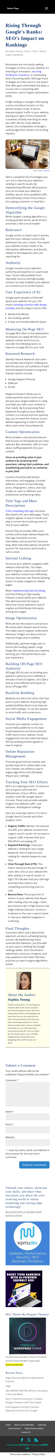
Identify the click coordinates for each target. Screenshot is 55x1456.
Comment (12, 1080)
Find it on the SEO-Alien (24, 1425)
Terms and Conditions (20, 1454)
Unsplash (46, 171)
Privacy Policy (38, 1454)
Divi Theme (24, 1445)
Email (9, 1124)
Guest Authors (15, 1428)
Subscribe (42, 1425)
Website (10, 1137)
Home (8, 1425)
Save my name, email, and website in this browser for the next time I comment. (27, 1154)
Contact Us (26, 1432)
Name (10, 1111)
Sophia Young (15, 51)
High (8, 1386)
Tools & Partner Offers (34, 1428)
